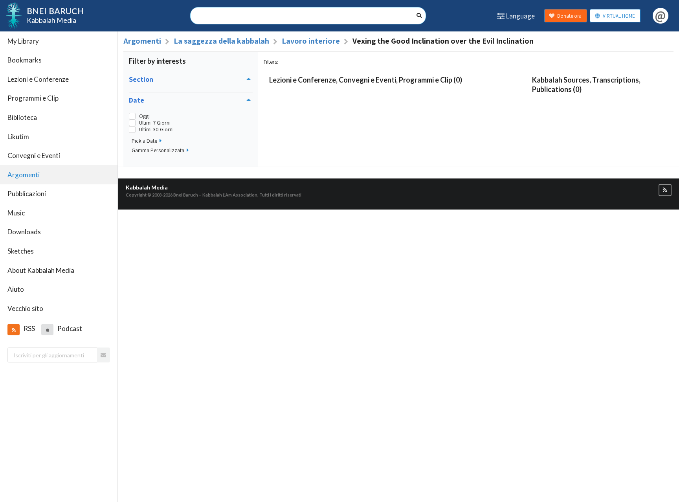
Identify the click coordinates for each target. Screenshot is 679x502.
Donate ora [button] (569, 16)
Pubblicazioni (26, 193)
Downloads (24, 232)
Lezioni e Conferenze (38, 79)
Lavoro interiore (311, 41)
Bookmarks (24, 60)
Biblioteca (22, 117)
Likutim (18, 136)
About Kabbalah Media (40, 270)
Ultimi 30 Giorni (156, 129)
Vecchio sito (25, 308)
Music (16, 213)
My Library (23, 41)
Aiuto (15, 289)
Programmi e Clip (33, 98)
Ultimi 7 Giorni (155, 123)
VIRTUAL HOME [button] (619, 16)
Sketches (20, 251)
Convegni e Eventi (33, 155)
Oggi (144, 116)
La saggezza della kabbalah (221, 41)
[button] (13, 329)
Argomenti (23, 175)
